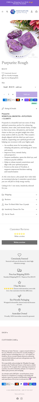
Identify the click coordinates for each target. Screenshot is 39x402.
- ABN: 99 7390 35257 (27, 390)
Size (3, 83)
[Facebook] (17, 398)
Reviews (8, 199)
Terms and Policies (19, 394)
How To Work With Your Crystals (17, 204)
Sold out (27, 94)
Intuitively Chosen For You (14, 209)
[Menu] (2, 11)
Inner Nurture (15, 390)
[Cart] (36, 11)
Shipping (8, 195)
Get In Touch (9, 214)
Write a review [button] (19, 242)
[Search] (7, 11)
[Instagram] (21, 398)
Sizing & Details (10, 108)
